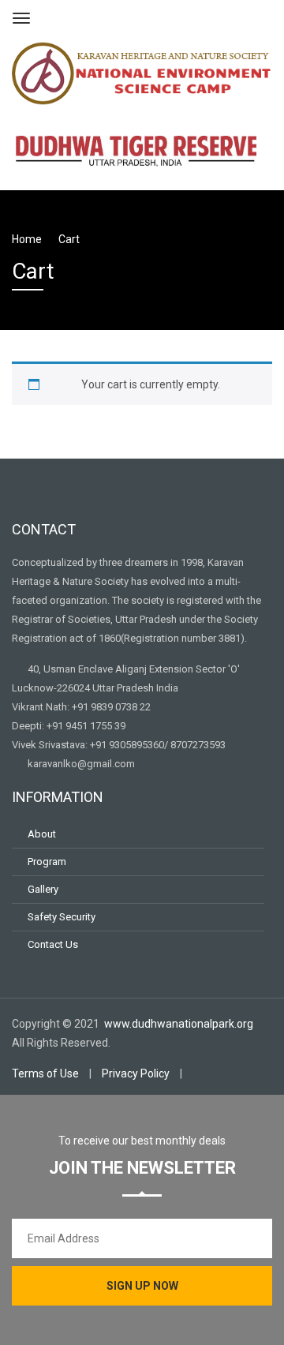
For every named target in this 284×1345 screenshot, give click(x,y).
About (42, 834)
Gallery (43, 889)
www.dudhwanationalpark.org (180, 1023)
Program (47, 861)
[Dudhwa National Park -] (142, 71)
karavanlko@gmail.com (81, 764)
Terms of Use (45, 1073)
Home (27, 239)
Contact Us (53, 944)
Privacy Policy (136, 1073)
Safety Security (61, 917)
